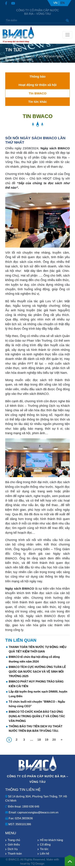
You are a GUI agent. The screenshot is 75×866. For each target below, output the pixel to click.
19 (46, 739)
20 (54, 739)
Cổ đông (45, 844)
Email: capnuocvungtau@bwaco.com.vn (33, 812)
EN (63, 3)
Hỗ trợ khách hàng (51, 840)
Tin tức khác (37, 101)
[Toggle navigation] (67, 34)
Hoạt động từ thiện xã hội (37, 85)
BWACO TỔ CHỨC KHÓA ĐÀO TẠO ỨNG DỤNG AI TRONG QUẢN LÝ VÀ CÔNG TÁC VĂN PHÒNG (37, 716)
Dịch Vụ (13, 849)
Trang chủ (10, 56)
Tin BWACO (27, 56)
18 (39, 739)
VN (55, 3)
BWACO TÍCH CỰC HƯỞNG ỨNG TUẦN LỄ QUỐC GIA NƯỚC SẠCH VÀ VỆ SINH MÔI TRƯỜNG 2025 (37, 671)
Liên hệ (44, 853)
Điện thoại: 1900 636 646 (23, 806)
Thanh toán (15, 853)
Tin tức (44, 849)
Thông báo (37, 76)
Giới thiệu (14, 844)
